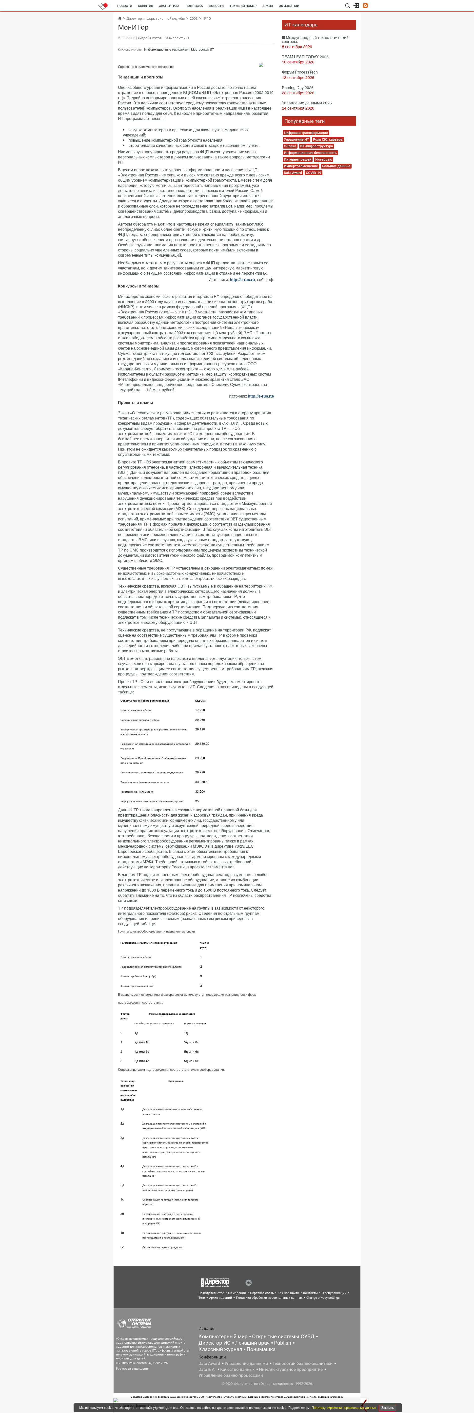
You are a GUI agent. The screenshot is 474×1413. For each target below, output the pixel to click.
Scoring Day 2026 (298, 87)
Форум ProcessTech (300, 72)
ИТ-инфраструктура (316, 146)
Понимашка (261, 1349)
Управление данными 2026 (307, 103)
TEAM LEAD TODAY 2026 (305, 56)
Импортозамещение (301, 166)
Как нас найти (288, 1293)
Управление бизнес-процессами (230, 1375)
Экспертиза (169, 6)
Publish (282, 1343)
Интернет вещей (297, 159)
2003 (194, 18)
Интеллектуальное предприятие (291, 1369)
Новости (124, 6)
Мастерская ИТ (202, 49)
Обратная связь (262, 1293)
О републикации (334, 1293)
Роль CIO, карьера (328, 139)
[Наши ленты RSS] (365, 6)
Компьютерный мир (223, 1336)
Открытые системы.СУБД (283, 1336)
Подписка (194, 6)
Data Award (293, 173)
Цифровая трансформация (306, 133)
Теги (201, 1297)
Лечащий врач (252, 1343)
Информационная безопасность (310, 153)
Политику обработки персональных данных (344, 1408)
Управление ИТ (296, 139)
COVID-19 (313, 173)
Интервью (323, 159)
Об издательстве (211, 1293)
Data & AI (207, 1369)
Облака (290, 146)
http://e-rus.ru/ (261, 396)
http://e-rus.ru (242, 279)
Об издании (289, 6)
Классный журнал (220, 1349)
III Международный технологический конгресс (315, 39)
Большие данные (336, 166)
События (145, 6)
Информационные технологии (166, 49)
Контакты (310, 1293)
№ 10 (207, 18)
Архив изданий (220, 1297)
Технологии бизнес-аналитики (303, 1363)
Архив (267, 6)
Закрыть (387, 1408)
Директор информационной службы (155, 18)
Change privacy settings (323, 1297)
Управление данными (246, 1363)
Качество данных (237, 1369)
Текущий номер (243, 6)
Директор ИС (214, 1343)
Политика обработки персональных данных (269, 1297)
